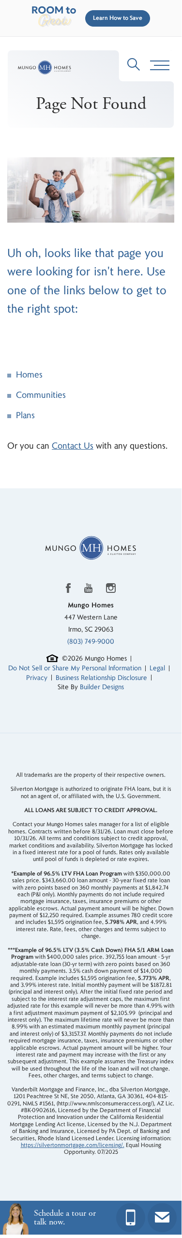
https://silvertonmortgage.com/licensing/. (72, 1145)
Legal (157, 668)
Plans (25, 415)
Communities (41, 395)
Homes (29, 375)
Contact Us (72, 446)
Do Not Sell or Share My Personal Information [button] (74, 668)
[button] (115, 18)
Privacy (36, 678)
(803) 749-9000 (90, 641)
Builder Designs (102, 687)
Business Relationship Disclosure (101, 678)
